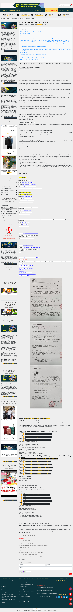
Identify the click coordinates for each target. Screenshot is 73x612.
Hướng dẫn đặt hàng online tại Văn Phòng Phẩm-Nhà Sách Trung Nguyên (34, 545)
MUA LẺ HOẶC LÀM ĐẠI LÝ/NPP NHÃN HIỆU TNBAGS (9, 304)
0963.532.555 (23, 435)
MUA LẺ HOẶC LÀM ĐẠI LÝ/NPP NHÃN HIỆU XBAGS (9, 284)
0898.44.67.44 (23, 466)
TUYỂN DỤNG (4, 217)
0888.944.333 (24, 438)
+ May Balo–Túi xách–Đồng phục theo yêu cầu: (29, 59)
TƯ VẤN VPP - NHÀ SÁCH (6, 209)
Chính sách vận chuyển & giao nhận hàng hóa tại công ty (31, 556)
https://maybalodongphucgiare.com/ (30, 511)
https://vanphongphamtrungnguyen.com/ (30, 444)
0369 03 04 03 (23, 496)
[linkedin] (64, 597)
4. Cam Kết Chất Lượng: (24, 37)
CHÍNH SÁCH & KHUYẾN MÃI (7, 215)
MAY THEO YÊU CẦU (39, 10)
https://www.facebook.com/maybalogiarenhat (32, 515)
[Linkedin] (28, 535)
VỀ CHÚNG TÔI (4, 205)
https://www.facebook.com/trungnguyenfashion (33, 516)
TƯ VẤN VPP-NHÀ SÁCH (28, 10)
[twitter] (59, 597)
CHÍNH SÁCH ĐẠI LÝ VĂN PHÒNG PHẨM (28, 549)
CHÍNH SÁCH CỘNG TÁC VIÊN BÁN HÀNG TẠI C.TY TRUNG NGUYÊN (34, 542)
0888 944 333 (24, 502)
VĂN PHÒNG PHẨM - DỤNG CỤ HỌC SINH (8, 183)
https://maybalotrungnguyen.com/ (29, 509)
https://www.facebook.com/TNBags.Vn (31, 485)
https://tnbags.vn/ (26, 480)
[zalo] (67, 597)
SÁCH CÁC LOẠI (4, 192)
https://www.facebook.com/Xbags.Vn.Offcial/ (32, 487)
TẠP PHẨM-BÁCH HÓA (6, 188)
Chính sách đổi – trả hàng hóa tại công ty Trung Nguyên (30, 31)
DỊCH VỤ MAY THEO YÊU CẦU (7, 211)
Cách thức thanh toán (24, 550)
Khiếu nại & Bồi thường (24, 547)
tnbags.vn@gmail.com (26, 476)
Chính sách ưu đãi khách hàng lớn (26, 543)
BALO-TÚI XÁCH (4, 194)
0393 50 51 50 (23, 499)
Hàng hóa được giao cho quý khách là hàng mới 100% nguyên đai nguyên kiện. (35, 44)
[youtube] (62, 597)
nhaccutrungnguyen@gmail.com (26, 252)
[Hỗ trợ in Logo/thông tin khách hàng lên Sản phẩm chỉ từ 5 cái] (33, 57)
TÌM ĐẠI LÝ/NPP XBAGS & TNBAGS (8, 213)
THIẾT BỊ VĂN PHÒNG (5, 186)
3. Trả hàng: (22, 35)
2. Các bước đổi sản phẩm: (25, 33)
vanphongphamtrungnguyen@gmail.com (29, 441)
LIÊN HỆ (3, 220)
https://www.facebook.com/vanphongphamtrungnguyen (34, 445)
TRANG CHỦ (4, 10)
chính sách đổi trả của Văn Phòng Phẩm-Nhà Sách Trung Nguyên (33, 529)
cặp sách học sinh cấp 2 (26, 532)
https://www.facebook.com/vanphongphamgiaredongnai (34, 447)
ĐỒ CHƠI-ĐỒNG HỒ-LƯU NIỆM (7, 190)
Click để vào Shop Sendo (30, 452)
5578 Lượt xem (34, 24)
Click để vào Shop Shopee (29, 449)
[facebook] (57, 597)
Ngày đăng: (22, 24)
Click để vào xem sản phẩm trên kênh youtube (33, 453)
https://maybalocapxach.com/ (28, 512)
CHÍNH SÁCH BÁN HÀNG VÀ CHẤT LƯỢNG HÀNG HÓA (31, 552)
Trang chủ (3, 18)
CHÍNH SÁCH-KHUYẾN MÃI (51, 10)
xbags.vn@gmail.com (26, 478)
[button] (59, 1)
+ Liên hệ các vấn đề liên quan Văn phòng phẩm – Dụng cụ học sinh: (33, 54)
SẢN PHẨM (18, 10)
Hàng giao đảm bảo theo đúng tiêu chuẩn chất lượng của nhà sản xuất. (34, 46)
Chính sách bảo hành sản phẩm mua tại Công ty (29, 554)
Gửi (71, 574)
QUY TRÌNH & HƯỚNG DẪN (7, 207)
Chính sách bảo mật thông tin (25, 540)
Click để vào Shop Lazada (31, 450)
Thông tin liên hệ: (23, 52)
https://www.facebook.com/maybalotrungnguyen (33, 513)
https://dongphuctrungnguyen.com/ (28, 245)
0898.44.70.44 (23, 432)
